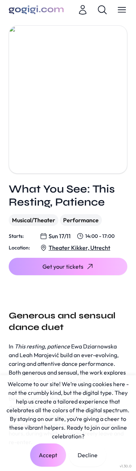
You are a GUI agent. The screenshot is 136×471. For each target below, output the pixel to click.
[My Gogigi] (82, 9)
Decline (88, 455)
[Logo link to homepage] (36, 9)
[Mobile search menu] (102, 9)
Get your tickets (62, 266)
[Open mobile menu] (121, 9)
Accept (48, 455)
